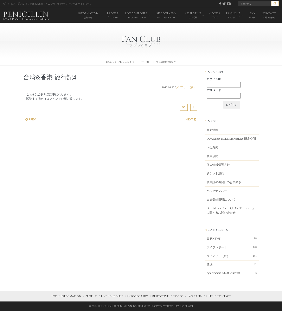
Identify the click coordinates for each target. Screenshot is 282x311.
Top (54, 296)
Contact (224, 296)
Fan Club (194, 296)
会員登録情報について (221, 199)
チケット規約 (215, 173)
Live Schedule (112, 296)
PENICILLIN (26, 15)
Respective (160, 296)
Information (71, 296)
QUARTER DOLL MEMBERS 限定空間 (231, 138)
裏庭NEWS (232, 238)
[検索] (275, 3)
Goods (178, 296)
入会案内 (212, 147)
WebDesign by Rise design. (177, 306)
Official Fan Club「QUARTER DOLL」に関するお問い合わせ (231, 210)
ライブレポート (232, 247)
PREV (32, 119)
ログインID (214, 79)
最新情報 (212, 130)
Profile (91, 296)
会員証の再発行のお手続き (224, 182)
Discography (137, 296)
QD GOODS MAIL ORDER (232, 273)
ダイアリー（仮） (142, 62)
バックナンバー (217, 190)
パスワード (214, 90)
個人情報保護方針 (218, 164)
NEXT (190, 119)
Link (209, 296)
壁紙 (232, 264)
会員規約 (212, 156)
